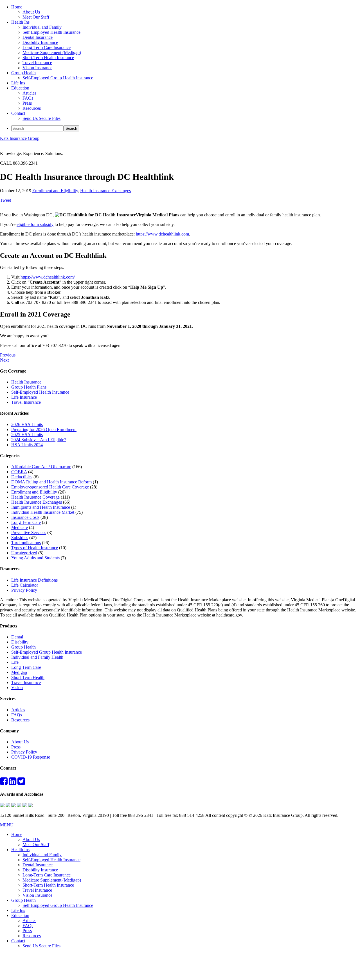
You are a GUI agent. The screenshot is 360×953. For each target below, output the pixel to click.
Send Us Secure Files (41, 945)
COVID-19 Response (30, 757)
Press (16, 747)
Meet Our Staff (35, 844)
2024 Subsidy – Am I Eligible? (38, 439)
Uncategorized (24, 552)
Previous (7, 355)
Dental (17, 636)
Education (20, 915)
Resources (20, 719)
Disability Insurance (40, 869)
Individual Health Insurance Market (42, 512)
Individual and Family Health (37, 657)
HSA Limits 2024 (27, 444)
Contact (18, 940)
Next (4, 360)
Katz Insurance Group (19, 138)
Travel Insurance (26, 402)
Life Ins (18, 910)
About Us (20, 741)
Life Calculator (24, 585)
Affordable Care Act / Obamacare (41, 466)
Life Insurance (24, 397)
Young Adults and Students (35, 557)
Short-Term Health (27, 677)
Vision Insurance (37, 895)
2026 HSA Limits (27, 424)
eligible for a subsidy (35, 224)
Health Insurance (26, 382)
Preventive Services (28, 532)
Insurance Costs (25, 517)
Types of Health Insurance (34, 547)
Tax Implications (26, 542)
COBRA (19, 471)
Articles (18, 709)
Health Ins (20, 849)
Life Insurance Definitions (34, 580)
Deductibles (21, 476)
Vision (17, 687)
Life (15, 662)
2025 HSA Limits (27, 434)
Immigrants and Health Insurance (40, 507)
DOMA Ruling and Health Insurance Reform (51, 481)
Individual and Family (42, 854)
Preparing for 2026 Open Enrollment (43, 429)
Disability (19, 642)
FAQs (16, 714)
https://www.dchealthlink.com (162, 234)
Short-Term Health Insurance (48, 885)
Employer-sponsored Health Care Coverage (50, 487)
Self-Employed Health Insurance (40, 392)
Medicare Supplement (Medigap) (51, 880)
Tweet (5, 200)
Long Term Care (26, 522)
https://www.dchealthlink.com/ (48, 277)
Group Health (23, 647)
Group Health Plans (28, 387)
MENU (7, 824)
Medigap (19, 672)
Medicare (19, 527)
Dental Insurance (37, 864)
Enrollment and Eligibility (55, 190)
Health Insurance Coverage (35, 497)
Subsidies (19, 537)
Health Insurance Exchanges (105, 190)
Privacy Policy (24, 590)
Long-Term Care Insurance (46, 875)
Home (16, 834)
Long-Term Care (26, 667)
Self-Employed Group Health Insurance (46, 652)
